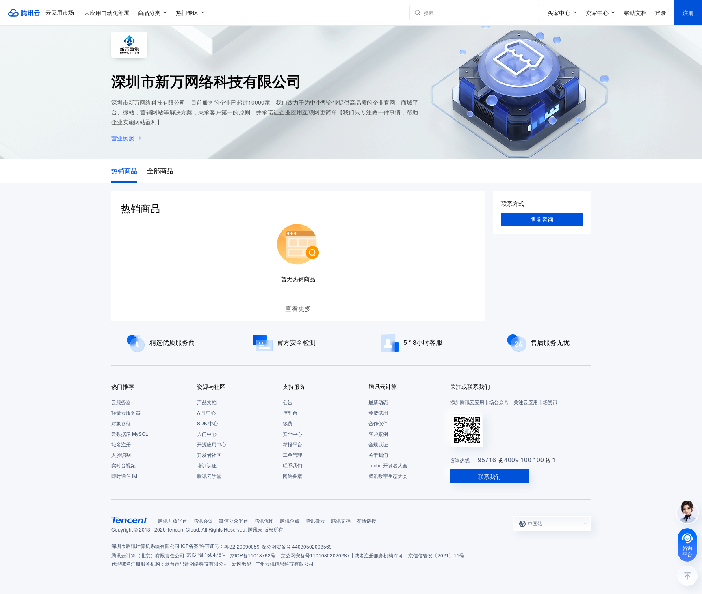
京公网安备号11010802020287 (315, 555)
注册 (688, 13)
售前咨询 (542, 219)
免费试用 (378, 412)
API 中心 (206, 412)
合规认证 (378, 444)
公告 (287, 401)
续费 (287, 423)
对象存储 (121, 423)
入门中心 (207, 433)
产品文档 (207, 401)
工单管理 (292, 454)
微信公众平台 (233, 520)
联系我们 (292, 465)
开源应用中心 (211, 444)
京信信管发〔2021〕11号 (436, 555)
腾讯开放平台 (172, 520)
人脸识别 (121, 454)
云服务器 (121, 401)
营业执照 (122, 138)
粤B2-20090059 (242, 546)
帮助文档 (635, 13)
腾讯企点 (289, 520)
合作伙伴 (378, 423)
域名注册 (121, 444)
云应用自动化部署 (107, 13)
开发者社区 (209, 454)
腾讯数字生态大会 (387, 475)
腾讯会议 (203, 520)
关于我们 (378, 454)
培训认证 (207, 465)
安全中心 (292, 433)
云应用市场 (60, 12)
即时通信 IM (124, 475)
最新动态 (378, 401)
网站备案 (292, 475)
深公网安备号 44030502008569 (297, 546)
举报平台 (292, 444)
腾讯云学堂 (209, 475)
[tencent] (129, 520)
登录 (660, 13)
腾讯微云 (315, 520)
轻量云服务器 (126, 412)
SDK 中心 (207, 423)
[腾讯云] (24, 12)
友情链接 (366, 520)
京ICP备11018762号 (252, 555)
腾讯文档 (341, 520)
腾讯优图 (264, 520)
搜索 (532, 12)
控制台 (290, 412)
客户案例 (378, 433)
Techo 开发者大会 (387, 465)
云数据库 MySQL (129, 433)
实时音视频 (123, 465)
